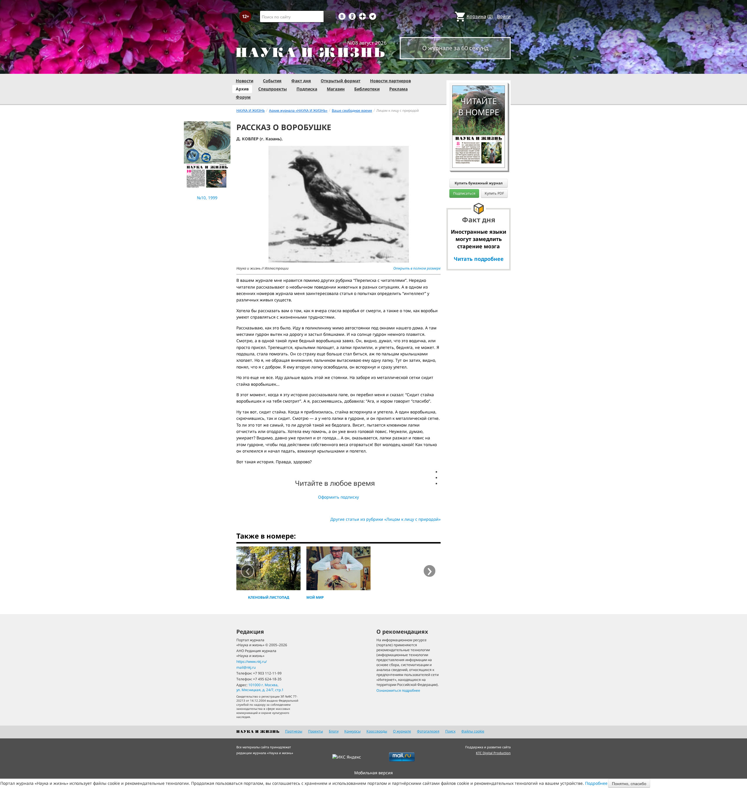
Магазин (336, 89)
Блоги (333, 731)
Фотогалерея (428, 731)
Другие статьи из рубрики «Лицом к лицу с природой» (385, 519)
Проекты (315, 731)
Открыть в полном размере (417, 268)
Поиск (450, 731)
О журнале (402, 731)
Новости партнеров (390, 80)
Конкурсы (352, 731)
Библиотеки (367, 89)
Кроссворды (376, 731)
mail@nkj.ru (246, 667)
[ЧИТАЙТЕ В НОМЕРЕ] (478, 68)
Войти (504, 16)
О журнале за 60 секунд (455, 48)
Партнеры (293, 731)
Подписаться (464, 193)
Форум (243, 97)
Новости (244, 80)
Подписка (306, 89)
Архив (242, 89)
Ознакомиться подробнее (398, 690)
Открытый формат (340, 80)
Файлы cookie (472, 731)
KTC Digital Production (493, 753)
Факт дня (301, 80)
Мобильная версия (373, 772)
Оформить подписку (338, 497)
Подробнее (596, 783)
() (480, 16)
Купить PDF (494, 193)
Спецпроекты (272, 89)
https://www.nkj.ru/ (251, 661)
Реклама (398, 89)
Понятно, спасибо (629, 783)
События (272, 80)
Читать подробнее (479, 259)
